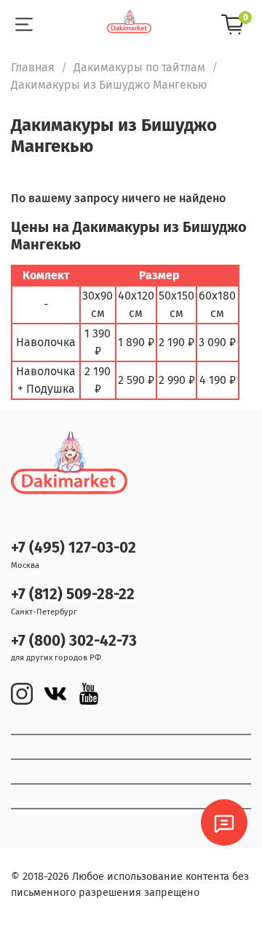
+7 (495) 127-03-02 (73, 548)
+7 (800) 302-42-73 (74, 641)
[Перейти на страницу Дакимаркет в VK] (55, 694)
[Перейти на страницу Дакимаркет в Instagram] (22, 694)
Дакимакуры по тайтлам (139, 67)
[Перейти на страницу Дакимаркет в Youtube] (89, 694)
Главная (33, 67)
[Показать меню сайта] (23, 25)
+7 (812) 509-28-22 (73, 594)
